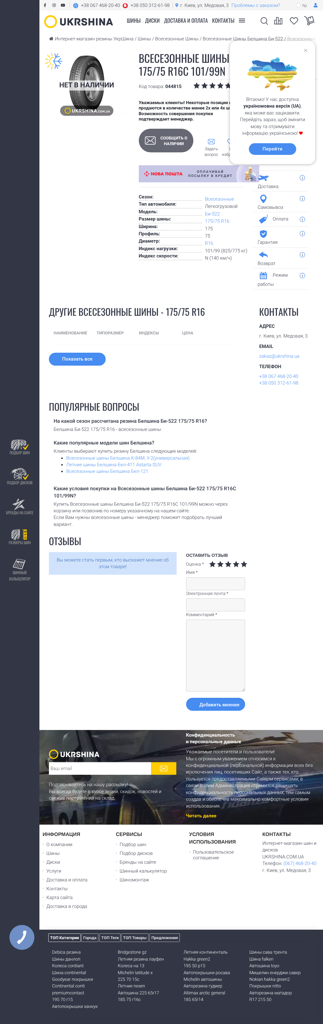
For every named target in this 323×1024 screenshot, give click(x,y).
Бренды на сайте (19, 512)
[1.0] (212, 564)
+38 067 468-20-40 (278, 376)
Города (90, 937)
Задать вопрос (211, 152)
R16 (209, 243)
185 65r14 (193, 999)
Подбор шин (19, 453)
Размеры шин (20, 542)
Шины (53, 853)
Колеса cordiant (68, 965)
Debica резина (66, 952)
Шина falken (262, 959)
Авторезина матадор (271, 993)
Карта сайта (59, 897)
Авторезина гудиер (203, 986)
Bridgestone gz (132, 952)
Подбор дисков (19, 483)
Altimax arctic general (204, 993)
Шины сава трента (268, 952)
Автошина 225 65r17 (138, 993)
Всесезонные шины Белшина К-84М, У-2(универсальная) (128, 458)
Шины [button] (134, 20)
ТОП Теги (110, 937)
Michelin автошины (203, 979)
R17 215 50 (261, 999)
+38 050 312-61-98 (278, 383)
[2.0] (216, 564)
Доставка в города (66, 906)
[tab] (278, 181)
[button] (121, 5)
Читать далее (201, 816)
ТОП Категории (64, 937)
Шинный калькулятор (19, 576)
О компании (59, 844)
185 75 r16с (129, 999)
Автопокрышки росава (207, 972)
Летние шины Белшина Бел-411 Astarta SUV (114, 465)
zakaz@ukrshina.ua (279, 356)
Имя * (192, 572)
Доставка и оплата (186, 20)
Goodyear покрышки (72, 979)
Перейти (272, 149)
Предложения (164, 937)
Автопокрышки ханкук (75, 1006)
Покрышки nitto (265, 986)
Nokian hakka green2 (270, 979)
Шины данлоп (66, 959)
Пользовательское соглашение (213, 855)
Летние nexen (131, 986)
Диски (152, 20)
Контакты (223, 20)
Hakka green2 (197, 959)
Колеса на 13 (131, 965)
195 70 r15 (62, 999)
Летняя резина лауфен (141, 959)
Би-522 (212, 214)
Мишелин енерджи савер (275, 972)
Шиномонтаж (134, 880)
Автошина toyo (264, 965)
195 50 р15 (194, 965)
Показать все (77, 359)
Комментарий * (201, 614)
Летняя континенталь (206, 952)
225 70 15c (128, 979)
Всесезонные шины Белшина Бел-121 (107, 471)
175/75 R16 (217, 221)
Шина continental (69, 972)
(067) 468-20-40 (299, 863)
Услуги (53, 871)
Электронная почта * (207, 593)
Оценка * (195, 564)
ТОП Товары (135, 937)
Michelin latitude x (135, 972)
